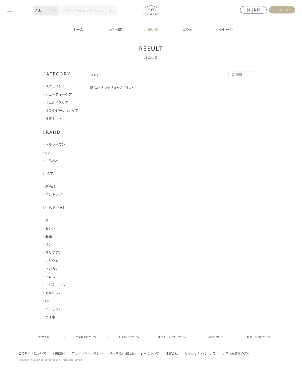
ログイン (282, 10)
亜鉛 (48, 236)
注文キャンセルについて (172, 336)
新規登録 (253, 10)
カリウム (52, 260)
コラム (187, 29)
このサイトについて (32, 353)
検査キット (53, 118)
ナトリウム (53, 309)
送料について (216, 336)
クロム (50, 277)
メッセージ (224, 29)
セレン (50, 228)
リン (48, 244)
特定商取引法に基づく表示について (134, 353)
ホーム (78, 29)
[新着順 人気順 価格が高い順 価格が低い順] (243, 74)
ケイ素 (50, 317)
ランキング (53, 194)
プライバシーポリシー (87, 353)
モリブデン (53, 252)
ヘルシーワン (55, 144)
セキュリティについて (200, 353)
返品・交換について (259, 336)
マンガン (52, 268)
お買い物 (151, 29)
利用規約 (59, 353)
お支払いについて (129, 336)
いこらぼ (114, 29)
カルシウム (53, 293)
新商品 (50, 186)
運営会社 (172, 353)
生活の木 (52, 160)
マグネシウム (55, 284)
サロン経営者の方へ (236, 353)
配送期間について (86, 336)
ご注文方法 (43, 336)
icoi (47, 152)
